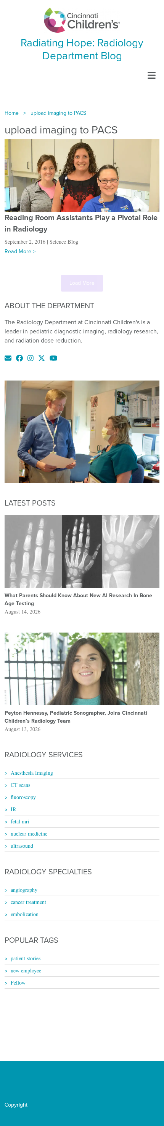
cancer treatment (28, 902)
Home (12, 113)
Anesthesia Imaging (32, 772)
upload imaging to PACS (58, 113)
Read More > (20, 251)
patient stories (25, 958)
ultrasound (22, 845)
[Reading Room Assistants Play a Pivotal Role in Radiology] (82, 175)
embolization (25, 914)
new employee (26, 970)
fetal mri (20, 821)
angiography (24, 889)
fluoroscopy (23, 797)
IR (13, 809)
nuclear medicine (29, 833)
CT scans (20, 784)
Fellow (18, 982)
